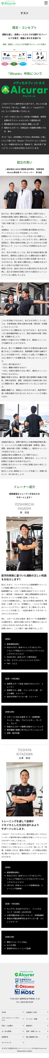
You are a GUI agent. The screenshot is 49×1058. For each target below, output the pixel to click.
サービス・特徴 (31, 1019)
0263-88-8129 (26, 1002)
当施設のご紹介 (31, 1012)
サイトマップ (6, 1042)
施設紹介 (29, 1025)
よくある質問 (6, 1031)
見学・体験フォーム (33, 1031)
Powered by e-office (24, 1051)
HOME (4, 1012)
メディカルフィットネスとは (10, 1019)
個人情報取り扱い (32, 1037)
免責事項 (5, 1037)
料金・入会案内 (7, 1025)
